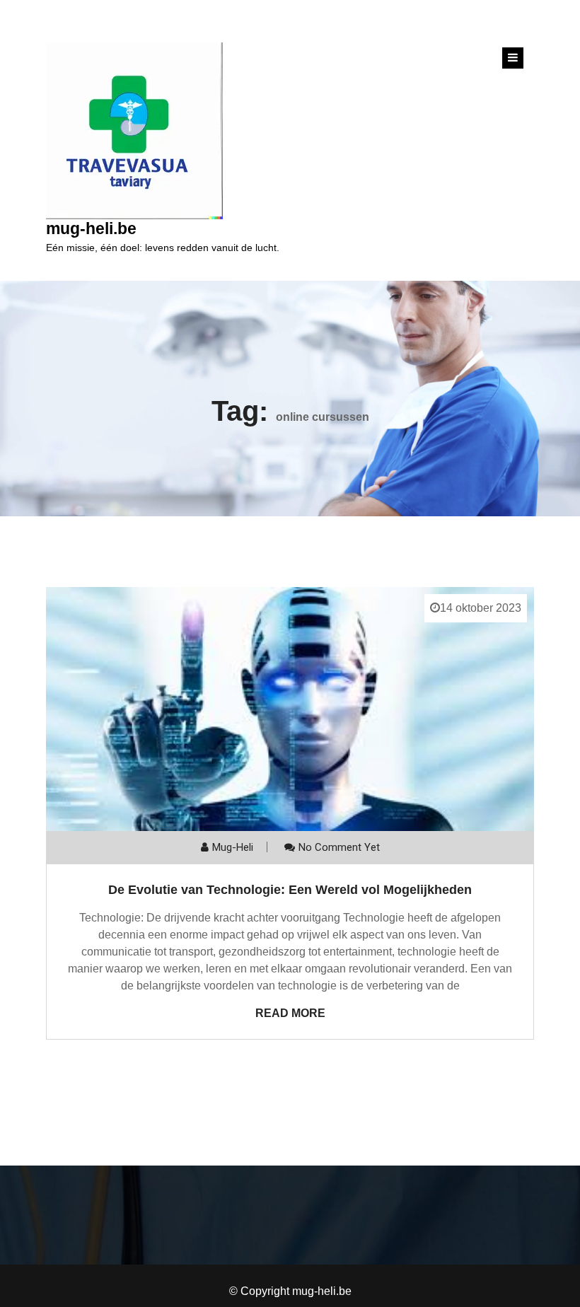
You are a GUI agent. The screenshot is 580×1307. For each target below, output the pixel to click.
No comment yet (339, 847)
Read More (290, 1013)
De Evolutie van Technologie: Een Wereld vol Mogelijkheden (290, 890)
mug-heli (232, 847)
